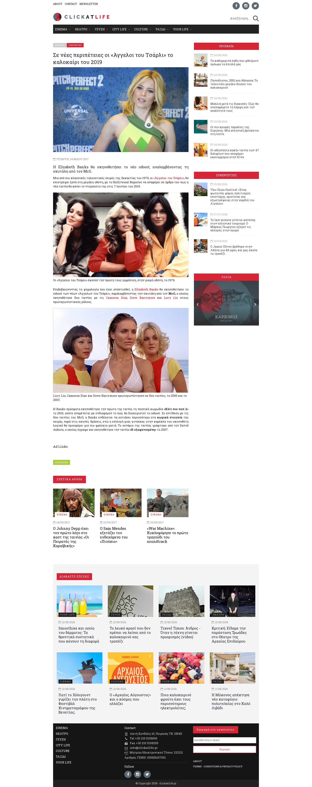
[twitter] (255, 5)
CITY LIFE (119, 29)
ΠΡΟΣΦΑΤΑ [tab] (226, 46)
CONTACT (71, 4)
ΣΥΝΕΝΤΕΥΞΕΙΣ (226, 175)
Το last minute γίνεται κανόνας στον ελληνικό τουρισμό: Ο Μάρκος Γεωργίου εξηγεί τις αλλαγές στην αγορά (232, 225)
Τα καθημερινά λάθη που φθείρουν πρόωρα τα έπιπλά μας (234, 62)
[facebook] (236, 5)
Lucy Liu (171, 298)
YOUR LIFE (180, 29)
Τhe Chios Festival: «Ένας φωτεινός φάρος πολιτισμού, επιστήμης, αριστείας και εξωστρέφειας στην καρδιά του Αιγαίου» (232, 197)
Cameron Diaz (116, 298)
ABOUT (57, 4)
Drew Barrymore (142, 298)
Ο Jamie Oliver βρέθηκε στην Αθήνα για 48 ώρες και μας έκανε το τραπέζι (233, 250)
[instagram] (245, 5)
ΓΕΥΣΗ (100, 29)
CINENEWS (61, 462)
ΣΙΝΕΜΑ (61, 29)
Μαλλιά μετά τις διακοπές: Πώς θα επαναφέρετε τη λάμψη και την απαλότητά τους (234, 107)
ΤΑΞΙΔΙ (160, 29)
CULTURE (141, 29)
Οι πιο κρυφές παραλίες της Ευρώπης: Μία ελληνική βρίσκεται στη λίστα (234, 130)
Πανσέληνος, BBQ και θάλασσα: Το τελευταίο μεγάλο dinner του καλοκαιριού (234, 83)
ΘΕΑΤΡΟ (81, 29)
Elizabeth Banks (146, 289)
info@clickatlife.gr (144, 748)
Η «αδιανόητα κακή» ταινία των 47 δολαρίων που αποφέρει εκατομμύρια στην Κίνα (234, 153)
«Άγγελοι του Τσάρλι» (168, 178)
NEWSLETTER (88, 4)
